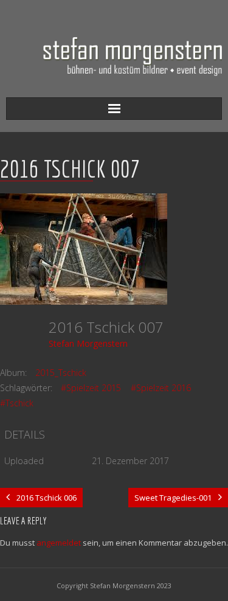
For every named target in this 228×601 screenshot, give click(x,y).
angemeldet (58, 542)
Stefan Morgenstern (88, 343)
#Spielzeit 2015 (91, 388)
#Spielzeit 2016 (161, 388)
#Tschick (16, 403)
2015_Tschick (60, 372)
